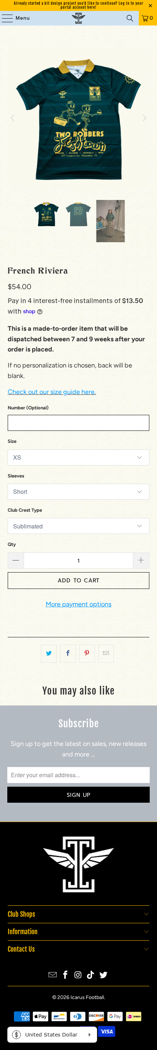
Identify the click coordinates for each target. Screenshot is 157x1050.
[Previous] (13, 118)
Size (12, 441)
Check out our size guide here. (52, 392)
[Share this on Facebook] (68, 653)
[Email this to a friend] (106, 653)
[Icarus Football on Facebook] (65, 975)
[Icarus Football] (78, 18)
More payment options (78, 604)
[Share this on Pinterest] (87, 653)
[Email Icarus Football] (52, 975)
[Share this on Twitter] (49, 653)
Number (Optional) (28, 407)
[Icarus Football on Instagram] (78, 975)
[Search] (130, 18)
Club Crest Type (25, 510)
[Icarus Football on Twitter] (103, 975)
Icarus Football (87, 997)
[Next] (144, 118)
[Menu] (4, 18)
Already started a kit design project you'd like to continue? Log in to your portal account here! (78, 5)
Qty (12, 544)
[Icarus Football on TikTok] (90, 975)
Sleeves (16, 476)
